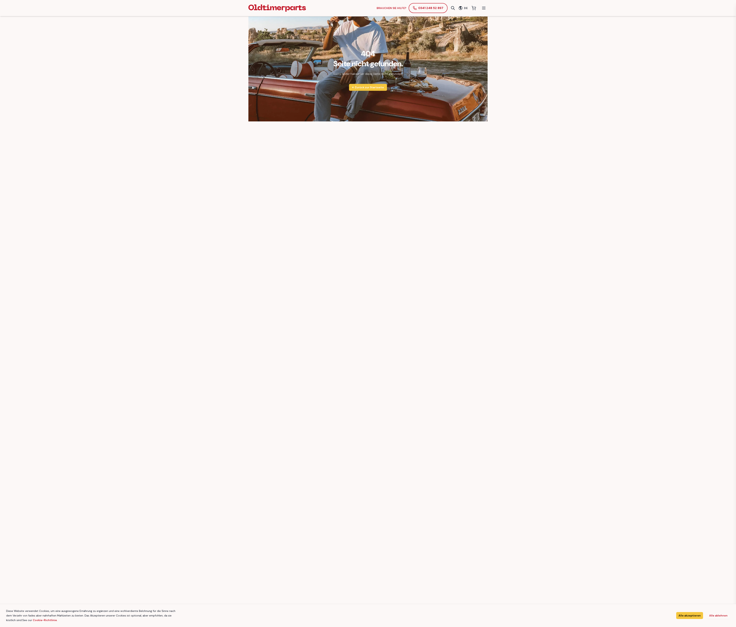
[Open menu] (484, 8)
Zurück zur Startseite (368, 87)
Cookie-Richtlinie (45, 620)
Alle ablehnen (718, 615)
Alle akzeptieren (689, 615)
